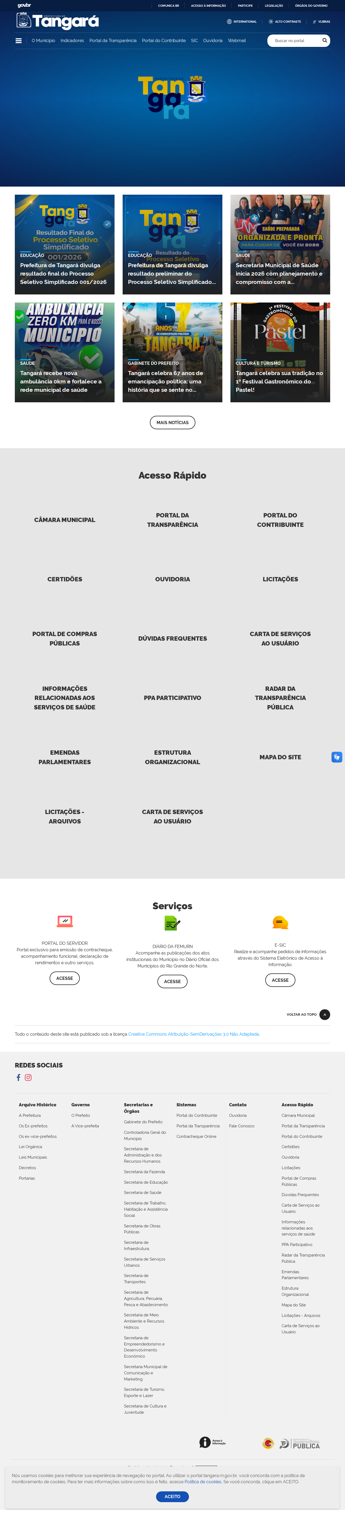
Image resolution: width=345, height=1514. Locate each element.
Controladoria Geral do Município (145, 1135)
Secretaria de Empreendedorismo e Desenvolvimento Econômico (144, 1347)
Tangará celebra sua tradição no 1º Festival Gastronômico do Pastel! (279, 381)
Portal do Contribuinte (164, 40)
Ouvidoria (213, 40)
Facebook (19, 1077)
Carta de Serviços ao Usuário (280, 638)
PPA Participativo (172, 697)
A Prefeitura (30, 1115)
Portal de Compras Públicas (64, 638)
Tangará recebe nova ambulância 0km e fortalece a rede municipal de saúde (61, 381)
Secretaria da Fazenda (144, 1171)
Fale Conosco (241, 1126)
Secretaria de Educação (146, 1182)
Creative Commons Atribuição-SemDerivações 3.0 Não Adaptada (193, 1034)
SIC (194, 40)
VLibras (324, 21)
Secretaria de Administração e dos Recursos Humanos (143, 1155)
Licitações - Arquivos (64, 816)
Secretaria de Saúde (142, 1192)
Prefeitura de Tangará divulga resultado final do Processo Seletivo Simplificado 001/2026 (63, 273)
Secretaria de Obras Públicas (142, 1229)
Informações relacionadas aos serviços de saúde (64, 698)
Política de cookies (203, 1481)
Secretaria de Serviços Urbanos (144, 1262)
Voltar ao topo (302, 1014)
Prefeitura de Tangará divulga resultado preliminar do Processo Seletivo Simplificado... (172, 273)
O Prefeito (80, 1115)
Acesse (64, 978)
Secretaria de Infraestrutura (136, 1245)
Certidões (64, 579)
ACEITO (172, 1496)
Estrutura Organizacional (172, 757)
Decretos (27, 1167)
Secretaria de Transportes (136, 1278)
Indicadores (72, 40)
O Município (43, 40)
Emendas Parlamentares (65, 757)
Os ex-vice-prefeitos (38, 1136)
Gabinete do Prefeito (143, 1122)
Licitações (280, 579)
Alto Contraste (288, 21)
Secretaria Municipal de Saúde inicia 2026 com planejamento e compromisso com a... (279, 273)
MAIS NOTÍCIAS (173, 422)
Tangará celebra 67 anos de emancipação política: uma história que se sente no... (165, 381)
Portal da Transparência (113, 40)
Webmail (237, 40)
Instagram (27, 1077)
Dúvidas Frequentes (172, 638)
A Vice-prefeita (85, 1126)
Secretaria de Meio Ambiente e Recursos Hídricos (144, 1321)
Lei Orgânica (30, 1146)
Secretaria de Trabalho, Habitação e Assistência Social (146, 1209)
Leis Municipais (33, 1157)
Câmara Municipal (64, 519)
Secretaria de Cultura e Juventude (145, 1409)
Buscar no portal (289, 41)
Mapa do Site (280, 757)
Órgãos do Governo (311, 6)
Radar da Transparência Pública (280, 698)
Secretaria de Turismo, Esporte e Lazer (144, 1392)
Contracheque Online (196, 1136)
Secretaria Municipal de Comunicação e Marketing (145, 1373)
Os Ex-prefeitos (33, 1126)
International (245, 21)
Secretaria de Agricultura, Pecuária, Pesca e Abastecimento (146, 1298)
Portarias (27, 1178)
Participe (245, 6)
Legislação (274, 6)
